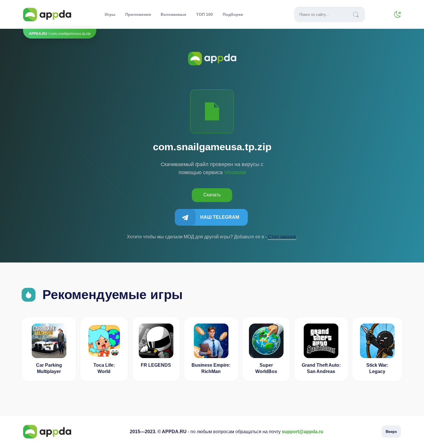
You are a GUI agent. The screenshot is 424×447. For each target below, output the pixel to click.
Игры (110, 14)
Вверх (391, 431)
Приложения (138, 14)
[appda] (47, 14)
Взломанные (173, 14)
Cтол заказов (282, 236)
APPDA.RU (38, 34)
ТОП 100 (204, 14)
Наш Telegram (219, 217)
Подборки (233, 14)
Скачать (212, 194)
